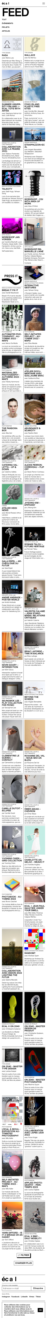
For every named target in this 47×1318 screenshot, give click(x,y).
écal (9, 1279)
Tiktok (38, 1297)
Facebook (15, 1297)
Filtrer (24, 1255)
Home (5, 3)
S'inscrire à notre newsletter (10, 1285)
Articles (6, 31)
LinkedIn (24, 1297)
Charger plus (23, 1263)
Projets (5, 27)
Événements (7, 23)
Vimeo (31, 1297)
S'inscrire (38, 1288)
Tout (4, 20)
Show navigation (43, 3)
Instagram (6, 1297)
